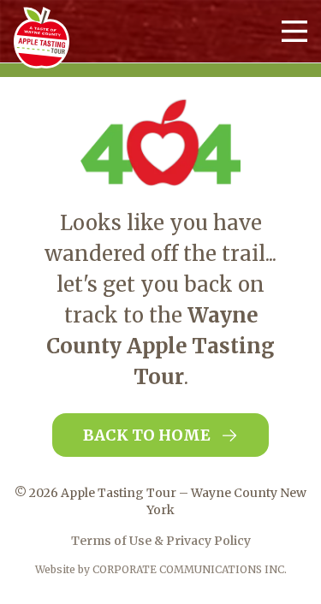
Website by (161, 569)
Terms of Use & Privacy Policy (161, 540)
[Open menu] (294, 31)
